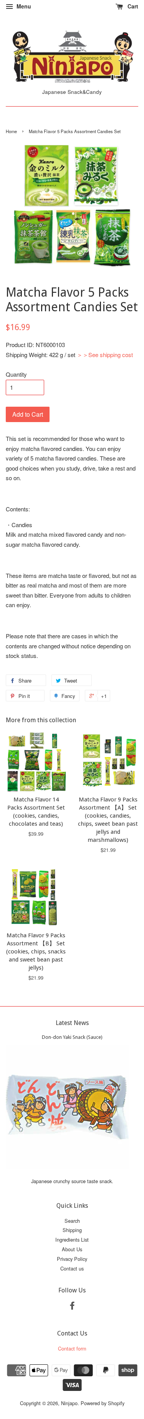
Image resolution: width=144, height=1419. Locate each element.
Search (72, 1220)
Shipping (72, 1230)
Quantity (16, 374)
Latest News (72, 1023)
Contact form (72, 1348)
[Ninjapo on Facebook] (72, 1306)
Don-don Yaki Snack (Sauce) (72, 1037)
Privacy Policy (72, 1258)
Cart (132, 6)
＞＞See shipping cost (105, 355)
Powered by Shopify (102, 1403)
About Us (72, 1249)
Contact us (72, 1268)
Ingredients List (72, 1239)
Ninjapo (69, 1403)
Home (11, 131)
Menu (23, 6)
